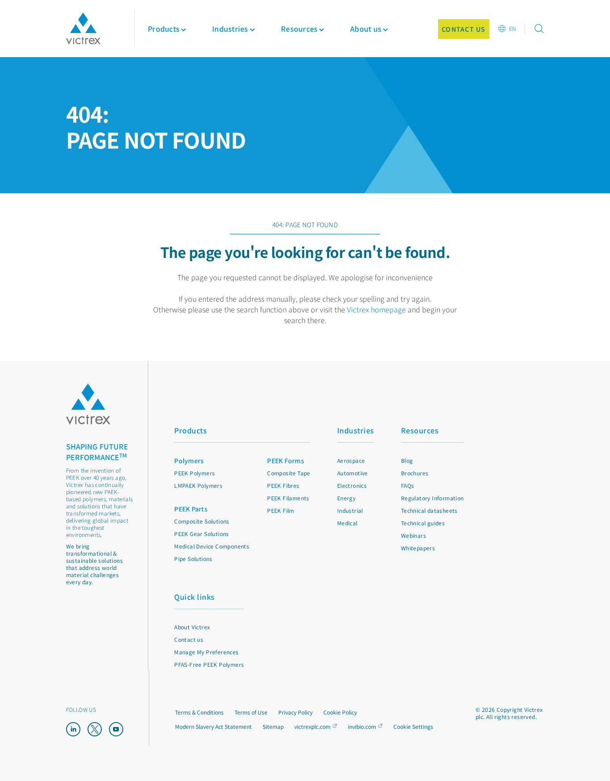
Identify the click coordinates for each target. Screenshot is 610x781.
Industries (355, 430)
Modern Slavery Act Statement (213, 726)
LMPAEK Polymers (198, 485)
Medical (347, 523)
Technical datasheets (429, 510)
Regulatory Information (432, 498)
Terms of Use (250, 712)
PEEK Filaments (288, 498)
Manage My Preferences (206, 652)
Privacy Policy (295, 712)
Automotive (352, 473)
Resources (420, 430)
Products (164, 28)
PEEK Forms (285, 460)
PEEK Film (280, 510)
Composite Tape (288, 473)
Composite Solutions (202, 521)
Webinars (413, 535)
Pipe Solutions (193, 558)
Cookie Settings (413, 726)
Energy (346, 498)
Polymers (189, 460)
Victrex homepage (376, 309)
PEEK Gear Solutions (201, 533)
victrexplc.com (312, 726)
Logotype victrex (83, 28)
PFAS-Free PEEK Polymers (209, 664)
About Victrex (192, 627)
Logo (88, 404)
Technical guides (423, 523)
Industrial (350, 510)
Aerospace (351, 460)
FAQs (407, 485)
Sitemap (273, 726)
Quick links (194, 596)
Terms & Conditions (199, 712)
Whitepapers (418, 548)
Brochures (415, 473)
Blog (407, 460)
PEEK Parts (191, 508)
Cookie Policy (340, 712)
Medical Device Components (211, 546)
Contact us (188, 639)
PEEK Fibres (283, 485)
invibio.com (362, 726)
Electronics (352, 485)
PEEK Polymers (194, 473)
